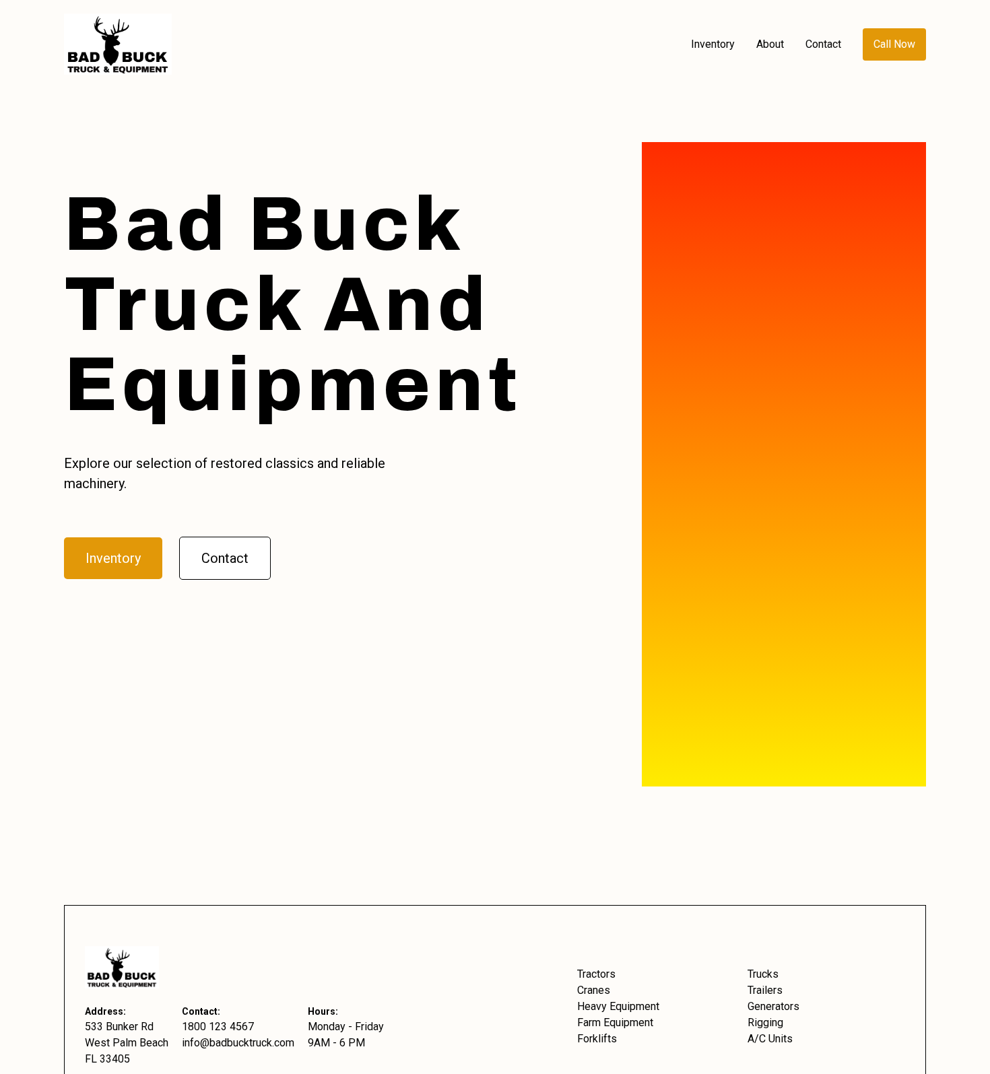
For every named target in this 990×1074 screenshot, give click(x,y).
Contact (225, 558)
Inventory (113, 558)
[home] (372, 44)
